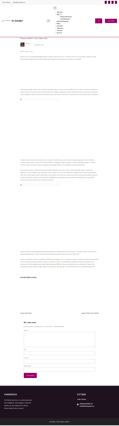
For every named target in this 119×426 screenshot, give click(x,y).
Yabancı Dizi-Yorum (26, 313)
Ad (25, 349)
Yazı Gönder (111, 21)
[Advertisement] (59, 73)
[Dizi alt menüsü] (60, 14)
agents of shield (86, 313)
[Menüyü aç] (48, 20)
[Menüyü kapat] (55, 8)
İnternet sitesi (27, 366)
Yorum (26, 330)
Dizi (58, 14)
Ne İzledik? (17, 20)
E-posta (26, 357)
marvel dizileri (95, 313)
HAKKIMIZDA (10, 394)
